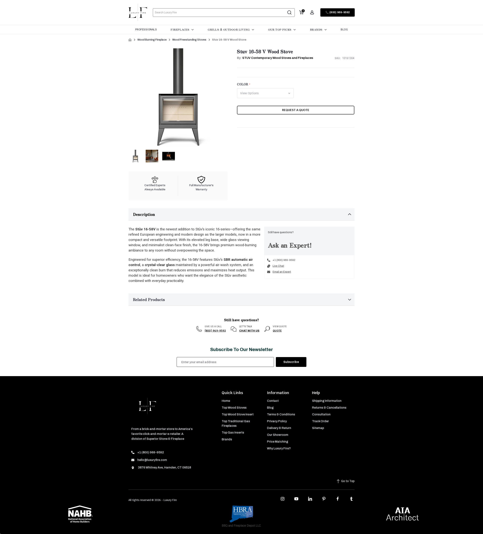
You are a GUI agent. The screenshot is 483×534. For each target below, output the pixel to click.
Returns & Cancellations (329, 407)
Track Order (320, 421)
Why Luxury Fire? (279, 448)
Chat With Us (249, 330)
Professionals (146, 29)
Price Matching (277, 441)
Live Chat (278, 266)
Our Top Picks (280, 29)
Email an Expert (282, 271)
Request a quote (295, 110)
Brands (316, 29)
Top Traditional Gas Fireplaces (236, 423)
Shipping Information (326, 400)
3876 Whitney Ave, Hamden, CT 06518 (164, 467)
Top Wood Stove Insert (238, 414)
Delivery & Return (279, 428)
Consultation (321, 414)
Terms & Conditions (281, 414)
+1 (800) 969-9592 (284, 260)
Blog (344, 29)
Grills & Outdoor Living (229, 29)
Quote (277, 330)
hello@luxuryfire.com (152, 459)
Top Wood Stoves (234, 407)
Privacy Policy (277, 421)
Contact (273, 400)
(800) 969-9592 (215, 330)
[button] (241, 214)
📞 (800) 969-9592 (337, 12)
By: (275, 57)
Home (226, 400)
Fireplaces (180, 29)
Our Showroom (277, 434)
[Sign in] (312, 12)
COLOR (242, 84)
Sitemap (318, 428)
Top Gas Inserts (233, 432)
